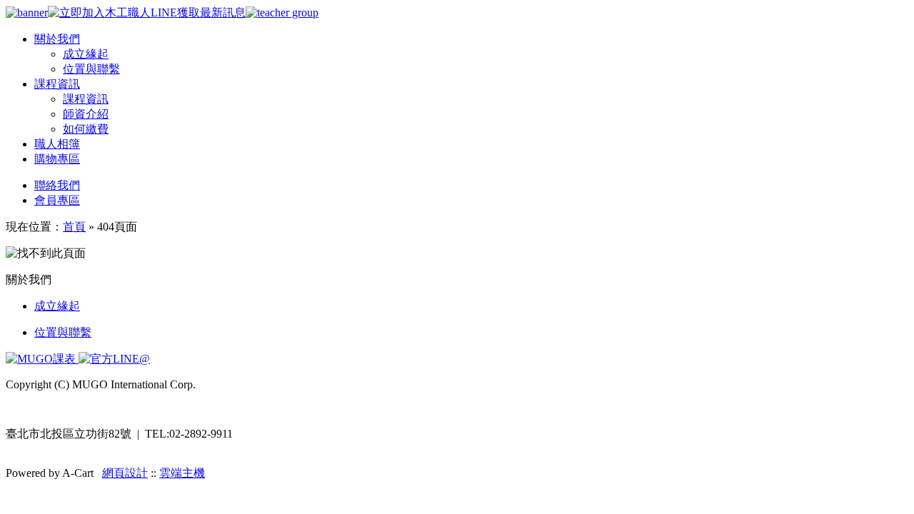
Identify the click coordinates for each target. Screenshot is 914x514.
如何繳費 (86, 129)
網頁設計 (125, 473)
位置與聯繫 (91, 69)
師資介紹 (86, 114)
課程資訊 (86, 99)
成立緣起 (86, 54)
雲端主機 (182, 473)
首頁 (74, 227)
